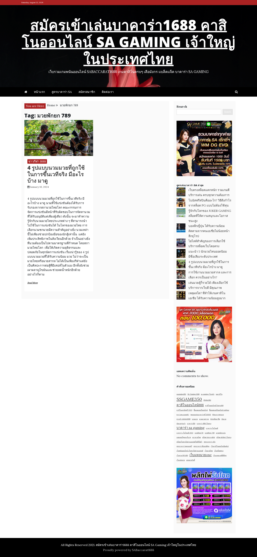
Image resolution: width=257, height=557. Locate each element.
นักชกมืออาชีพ (215, 419)
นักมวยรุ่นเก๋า (181, 423)
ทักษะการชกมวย (218, 415)
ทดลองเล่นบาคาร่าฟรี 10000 (201, 415)
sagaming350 (181, 394)
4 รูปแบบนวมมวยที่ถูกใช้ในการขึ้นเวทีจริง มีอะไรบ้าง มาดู (56, 174)
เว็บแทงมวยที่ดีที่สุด (220, 455)
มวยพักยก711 (199, 433)
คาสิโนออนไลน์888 (190, 405)
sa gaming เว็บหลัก (207, 394)
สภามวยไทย (196, 437)
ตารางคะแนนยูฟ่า (183, 415)
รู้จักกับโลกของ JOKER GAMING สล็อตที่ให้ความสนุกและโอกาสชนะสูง (209, 216)
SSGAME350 (189, 399)
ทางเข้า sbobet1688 (183, 419)
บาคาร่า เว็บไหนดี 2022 (185, 433)
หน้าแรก (39, 92)
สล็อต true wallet (208, 437)
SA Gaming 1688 (193, 394)
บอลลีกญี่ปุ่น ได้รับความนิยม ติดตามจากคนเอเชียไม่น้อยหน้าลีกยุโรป (208, 231)
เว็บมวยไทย (209, 451)
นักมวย (223, 419)
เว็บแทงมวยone (200, 455)
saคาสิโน (219, 394)
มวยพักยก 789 (209, 433)
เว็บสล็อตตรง (218, 451)
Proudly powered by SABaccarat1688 (128, 550)
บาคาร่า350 (191, 423)
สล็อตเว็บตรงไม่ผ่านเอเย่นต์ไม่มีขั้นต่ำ (189, 442)
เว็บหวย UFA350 (182, 455)
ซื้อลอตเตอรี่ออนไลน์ (201, 410)
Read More (32, 282)
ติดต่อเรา (108, 92)
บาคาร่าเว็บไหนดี (212, 428)
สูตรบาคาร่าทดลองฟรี (184, 446)
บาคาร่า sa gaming (190, 428)
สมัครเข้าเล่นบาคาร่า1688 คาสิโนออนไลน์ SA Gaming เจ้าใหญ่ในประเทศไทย (128, 41)
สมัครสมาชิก (87, 92)
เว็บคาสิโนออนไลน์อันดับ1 (220, 446)
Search (182, 106)
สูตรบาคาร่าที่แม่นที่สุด (201, 446)
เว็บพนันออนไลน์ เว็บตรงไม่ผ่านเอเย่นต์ (190, 451)
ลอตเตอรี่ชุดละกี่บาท (184, 437)
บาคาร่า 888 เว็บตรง (204, 423)
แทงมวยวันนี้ (190, 460)
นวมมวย (195, 419)
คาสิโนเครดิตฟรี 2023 (184, 410)
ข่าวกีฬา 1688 (37, 161)
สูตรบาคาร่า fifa (209, 442)
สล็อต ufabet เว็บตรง (223, 437)
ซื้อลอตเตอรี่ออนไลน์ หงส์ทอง (219, 410)
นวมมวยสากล (204, 419)
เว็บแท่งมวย (181, 460)
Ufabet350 (207, 400)
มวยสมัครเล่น (220, 433)
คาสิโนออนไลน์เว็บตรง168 (214, 405)
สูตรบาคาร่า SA (62, 92)
